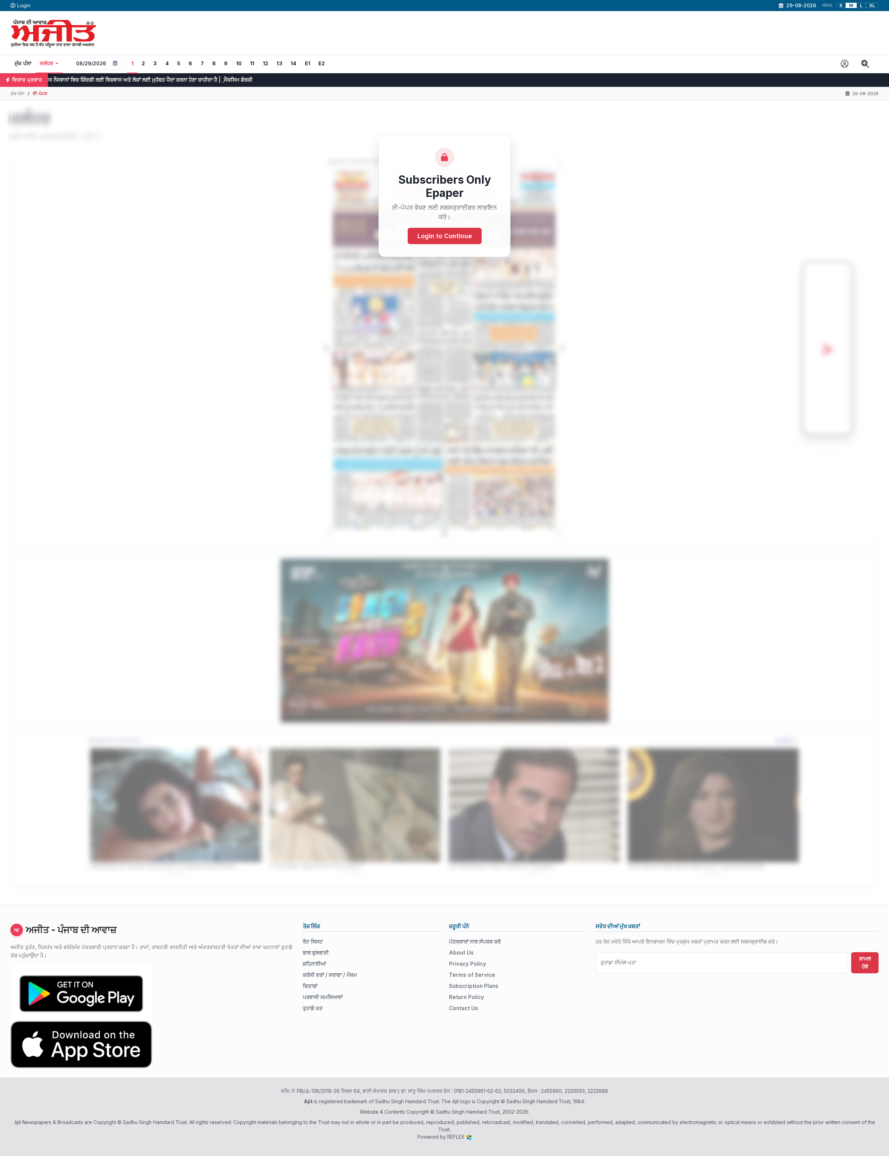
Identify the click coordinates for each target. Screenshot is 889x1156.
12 (265, 63)
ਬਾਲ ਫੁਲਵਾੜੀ (316, 952)
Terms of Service (472, 975)
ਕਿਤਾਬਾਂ (310, 986)
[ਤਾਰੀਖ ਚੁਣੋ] (115, 63)
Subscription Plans (473, 986)
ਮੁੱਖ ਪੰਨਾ (23, 63)
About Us (461, 952)
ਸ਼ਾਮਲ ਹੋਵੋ (865, 962)
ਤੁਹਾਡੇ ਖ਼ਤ (313, 1008)
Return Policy (466, 997)
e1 (307, 63)
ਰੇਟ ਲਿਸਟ (313, 941)
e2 (321, 63)
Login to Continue (444, 236)
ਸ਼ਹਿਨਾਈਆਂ (314, 963)
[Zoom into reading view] (865, 64)
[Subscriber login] (844, 64)
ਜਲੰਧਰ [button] (46, 63)
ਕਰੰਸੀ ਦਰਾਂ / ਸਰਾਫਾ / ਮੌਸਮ (330, 975)
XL (872, 5)
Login (24, 5)
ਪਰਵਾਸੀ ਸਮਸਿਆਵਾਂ (323, 997)
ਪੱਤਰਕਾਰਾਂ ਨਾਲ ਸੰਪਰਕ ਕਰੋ (475, 941)
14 (294, 63)
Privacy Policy (467, 963)
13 (279, 63)
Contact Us (463, 1008)
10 (239, 63)
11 (252, 63)
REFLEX (456, 1137)
